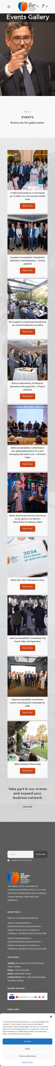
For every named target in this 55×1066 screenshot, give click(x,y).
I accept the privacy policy (21, 860)
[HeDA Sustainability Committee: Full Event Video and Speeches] (27, 615)
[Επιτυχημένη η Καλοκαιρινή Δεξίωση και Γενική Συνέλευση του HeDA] (27, 299)
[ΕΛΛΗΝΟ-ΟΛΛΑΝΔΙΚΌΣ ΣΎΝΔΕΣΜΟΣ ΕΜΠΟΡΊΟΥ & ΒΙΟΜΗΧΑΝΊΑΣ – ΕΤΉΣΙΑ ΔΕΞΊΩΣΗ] (27, 235)
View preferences (27, 1056)
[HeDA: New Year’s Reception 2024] (27, 557)
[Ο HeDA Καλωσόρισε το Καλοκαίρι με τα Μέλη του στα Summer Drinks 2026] (27, 170)
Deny (27, 1049)
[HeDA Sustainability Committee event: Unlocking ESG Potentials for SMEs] (27, 677)
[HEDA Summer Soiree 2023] (27, 741)
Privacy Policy (27, 1062)
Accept (27, 1041)
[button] (51, 1016)
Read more (27, 206)
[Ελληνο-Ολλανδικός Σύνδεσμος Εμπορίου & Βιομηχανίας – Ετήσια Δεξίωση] (27, 360)
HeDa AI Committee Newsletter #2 (22, 918)
